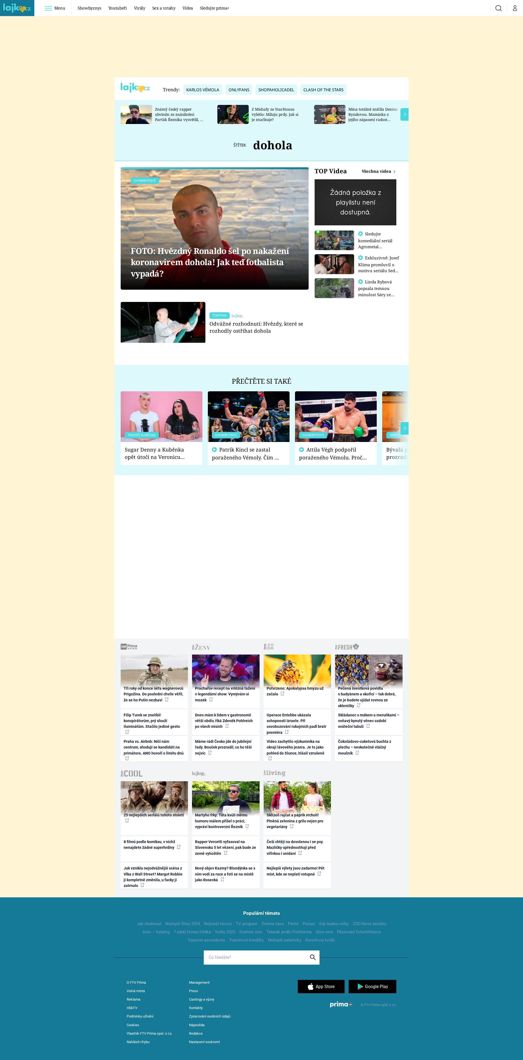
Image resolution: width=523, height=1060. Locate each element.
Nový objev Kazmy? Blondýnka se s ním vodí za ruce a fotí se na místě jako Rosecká (225, 874)
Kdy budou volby (334, 923)
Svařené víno (250, 931)
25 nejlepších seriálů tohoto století (154, 815)
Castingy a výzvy (201, 999)
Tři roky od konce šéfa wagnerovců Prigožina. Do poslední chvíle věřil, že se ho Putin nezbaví (153, 694)
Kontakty (196, 1008)
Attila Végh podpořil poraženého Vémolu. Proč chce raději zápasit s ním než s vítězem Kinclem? (330, 453)
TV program (246, 923)
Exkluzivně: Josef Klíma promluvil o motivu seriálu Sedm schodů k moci (378, 267)
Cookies (133, 1025)
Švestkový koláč (320, 940)
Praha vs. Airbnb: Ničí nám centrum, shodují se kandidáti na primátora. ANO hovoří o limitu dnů (154, 747)
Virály (139, 8)
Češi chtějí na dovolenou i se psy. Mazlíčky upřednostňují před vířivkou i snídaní (295, 848)
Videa (188, 8)
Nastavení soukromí (204, 1042)
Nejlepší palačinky (284, 940)
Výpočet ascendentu (206, 940)
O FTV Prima (136, 982)
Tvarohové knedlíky (246, 940)
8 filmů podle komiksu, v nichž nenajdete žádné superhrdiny (149, 845)
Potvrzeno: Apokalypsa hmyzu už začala (295, 691)
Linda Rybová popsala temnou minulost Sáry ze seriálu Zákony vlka (377, 291)
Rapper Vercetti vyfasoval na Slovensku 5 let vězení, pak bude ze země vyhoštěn (225, 848)
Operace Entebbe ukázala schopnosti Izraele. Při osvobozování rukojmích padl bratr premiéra (296, 724)
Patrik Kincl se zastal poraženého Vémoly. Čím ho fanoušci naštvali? (246, 453)
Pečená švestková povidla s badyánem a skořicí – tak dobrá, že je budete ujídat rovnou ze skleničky (367, 697)
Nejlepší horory (218, 923)
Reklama (133, 999)
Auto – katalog (156, 931)
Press (193, 991)
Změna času (273, 923)
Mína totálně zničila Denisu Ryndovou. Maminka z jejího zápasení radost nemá (372, 117)
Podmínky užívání (140, 1016)
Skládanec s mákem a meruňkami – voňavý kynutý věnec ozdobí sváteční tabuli (368, 721)
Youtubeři (117, 8)
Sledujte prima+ (214, 8)
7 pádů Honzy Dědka (192, 931)
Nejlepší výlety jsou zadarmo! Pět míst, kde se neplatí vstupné (295, 871)
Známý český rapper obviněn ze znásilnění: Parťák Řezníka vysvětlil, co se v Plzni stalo (179, 117)
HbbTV (132, 1008)
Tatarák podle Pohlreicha (289, 931)
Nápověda (197, 1025)
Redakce (196, 1033)
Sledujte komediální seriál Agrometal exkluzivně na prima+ (375, 246)
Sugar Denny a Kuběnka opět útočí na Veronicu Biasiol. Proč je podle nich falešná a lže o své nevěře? (157, 453)
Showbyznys (89, 8)
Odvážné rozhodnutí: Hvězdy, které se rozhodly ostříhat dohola (256, 327)
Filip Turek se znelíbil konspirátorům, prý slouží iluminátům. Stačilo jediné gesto (152, 721)
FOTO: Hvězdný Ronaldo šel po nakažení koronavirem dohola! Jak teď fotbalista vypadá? (210, 262)
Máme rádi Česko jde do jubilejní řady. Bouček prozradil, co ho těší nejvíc (223, 747)
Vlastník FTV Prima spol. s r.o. (149, 1033)
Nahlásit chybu (138, 1042)
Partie (293, 923)
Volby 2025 (225, 931)
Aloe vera (324, 931)
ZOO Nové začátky (369, 923)
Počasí (309, 923)
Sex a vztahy (163, 8)
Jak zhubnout (149, 923)
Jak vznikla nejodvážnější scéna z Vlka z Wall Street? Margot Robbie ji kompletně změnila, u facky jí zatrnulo (153, 877)
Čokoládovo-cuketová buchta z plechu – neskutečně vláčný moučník (364, 747)
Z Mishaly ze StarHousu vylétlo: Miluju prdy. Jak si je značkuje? (275, 114)
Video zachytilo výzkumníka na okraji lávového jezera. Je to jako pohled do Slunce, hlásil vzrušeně (295, 747)
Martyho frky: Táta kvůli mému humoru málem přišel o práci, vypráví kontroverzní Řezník (221, 821)
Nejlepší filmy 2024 (182, 923)
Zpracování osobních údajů (209, 1016)
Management (199, 982)
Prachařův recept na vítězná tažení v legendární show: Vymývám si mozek (225, 694)
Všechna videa (377, 171)
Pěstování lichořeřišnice (359, 931)
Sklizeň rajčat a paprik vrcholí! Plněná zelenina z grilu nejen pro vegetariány (295, 821)
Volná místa (136, 991)
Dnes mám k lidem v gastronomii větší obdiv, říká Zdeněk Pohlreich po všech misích (224, 721)
